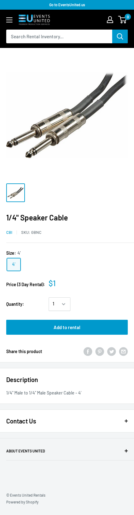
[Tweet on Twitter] (111, 351)
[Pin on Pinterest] (99, 351)
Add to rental (67, 327)
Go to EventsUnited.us (67, 4)
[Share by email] (123, 351)
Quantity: (15, 304)
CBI (9, 232)
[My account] (110, 19)
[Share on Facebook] (88, 351)
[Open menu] (9, 19)
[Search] (120, 36)
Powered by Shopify (22, 502)
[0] (123, 19)
